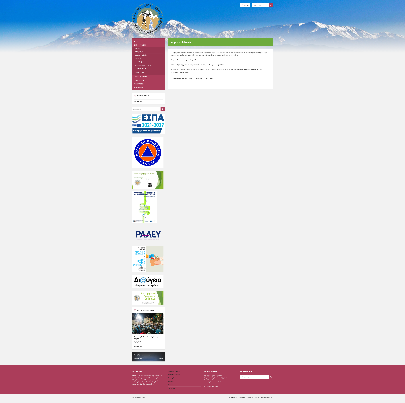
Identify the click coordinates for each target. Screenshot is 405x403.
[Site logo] (147, 34)
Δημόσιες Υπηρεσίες (174, 374)
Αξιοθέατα (171, 381)
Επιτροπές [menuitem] (138, 58)
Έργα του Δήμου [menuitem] (140, 72)
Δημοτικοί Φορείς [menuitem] (140, 69)
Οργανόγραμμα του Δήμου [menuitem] (143, 65)
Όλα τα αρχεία (138, 101)
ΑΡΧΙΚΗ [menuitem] (136, 41)
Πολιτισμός (171, 378)
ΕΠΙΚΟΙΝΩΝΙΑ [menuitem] (138, 87)
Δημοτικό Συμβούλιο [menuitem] (141, 55)
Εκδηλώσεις (171, 388)
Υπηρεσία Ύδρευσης (267, 397)
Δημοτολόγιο (233, 397)
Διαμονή (170, 385)
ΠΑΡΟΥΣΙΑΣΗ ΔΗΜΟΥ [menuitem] (141, 77)
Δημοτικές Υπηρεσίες (174, 371)
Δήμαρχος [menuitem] (138, 48)
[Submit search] (271, 5)
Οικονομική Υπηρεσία (253, 397)
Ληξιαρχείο (242, 397)
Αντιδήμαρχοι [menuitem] (139, 52)
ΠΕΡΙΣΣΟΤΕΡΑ (138, 346)
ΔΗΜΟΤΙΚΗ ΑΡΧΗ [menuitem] (140, 45)
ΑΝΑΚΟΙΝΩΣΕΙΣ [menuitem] (139, 84)
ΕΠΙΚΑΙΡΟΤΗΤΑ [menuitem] (139, 80)
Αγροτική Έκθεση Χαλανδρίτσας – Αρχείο (146, 338)
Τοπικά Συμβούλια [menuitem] (140, 62)
